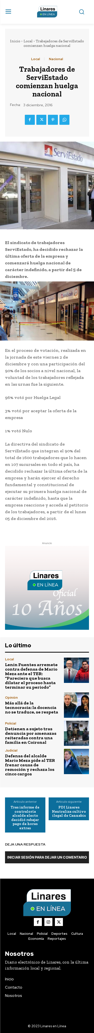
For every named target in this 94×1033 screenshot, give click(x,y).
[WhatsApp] (64, 120)
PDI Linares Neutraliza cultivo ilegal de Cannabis (69, 811)
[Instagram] (48, 922)
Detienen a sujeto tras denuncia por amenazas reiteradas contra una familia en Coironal (30, 735)
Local (28, 41)
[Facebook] (30, 120)
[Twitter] (41, 120)
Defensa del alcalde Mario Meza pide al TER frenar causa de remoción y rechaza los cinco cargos (30, 765)
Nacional (56, 59)
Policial (10, 723)
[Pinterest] (53, 120)
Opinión (11, 697)
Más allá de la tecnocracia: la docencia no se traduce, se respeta (31, 707)
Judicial (11, 750)
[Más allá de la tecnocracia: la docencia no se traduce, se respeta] (76, 705)
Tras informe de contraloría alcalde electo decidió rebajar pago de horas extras (25, 817)
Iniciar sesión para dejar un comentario (47, 857)
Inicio (15, 41)
